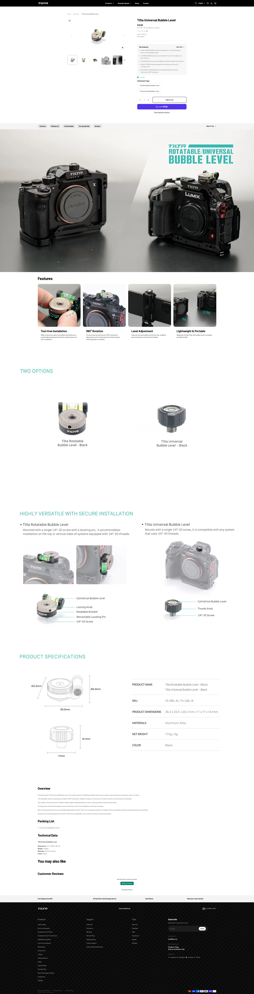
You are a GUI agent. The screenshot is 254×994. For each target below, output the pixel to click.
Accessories (41, 977)
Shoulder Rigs (42, 969)
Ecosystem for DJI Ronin (45, 932)
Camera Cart (41, 950)
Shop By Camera (123, 3)
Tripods (40, 954)
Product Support (91, 943)
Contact (146, 3)
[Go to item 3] (95, 60)
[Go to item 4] (106, 60)
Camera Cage (42, 924)
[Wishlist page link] (196, 3)
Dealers (134, 939)
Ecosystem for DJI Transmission (47, 936)
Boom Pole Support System (46, 973)
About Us (135, 924)
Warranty (89, 932)
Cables (40, 962)
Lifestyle (40, 980)
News (137, 3)
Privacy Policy (57, 990)
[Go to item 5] (117, 60)
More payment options (162, 112)
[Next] (125, 60)
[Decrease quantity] (140, 100)
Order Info (89, 924)
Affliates (134, 943)
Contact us (89, 928)
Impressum (135, 936)
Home (69, 14)
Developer (135, 928)
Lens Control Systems (44, 943)
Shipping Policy (91, 939)
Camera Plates (42, 965)
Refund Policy (90, 936)
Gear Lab (76, 14)
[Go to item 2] (84, 60)
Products (108, 3)
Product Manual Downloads (94, 947)
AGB (133, 932)
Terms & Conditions (44, 990)
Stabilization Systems (44, 939)
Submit (203, 929)
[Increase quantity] (148, 100)
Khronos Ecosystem (44, 928)
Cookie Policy (69, 990)
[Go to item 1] (72, 60)
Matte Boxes (41, 947)
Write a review (127, 883)
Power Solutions (43, 958)
